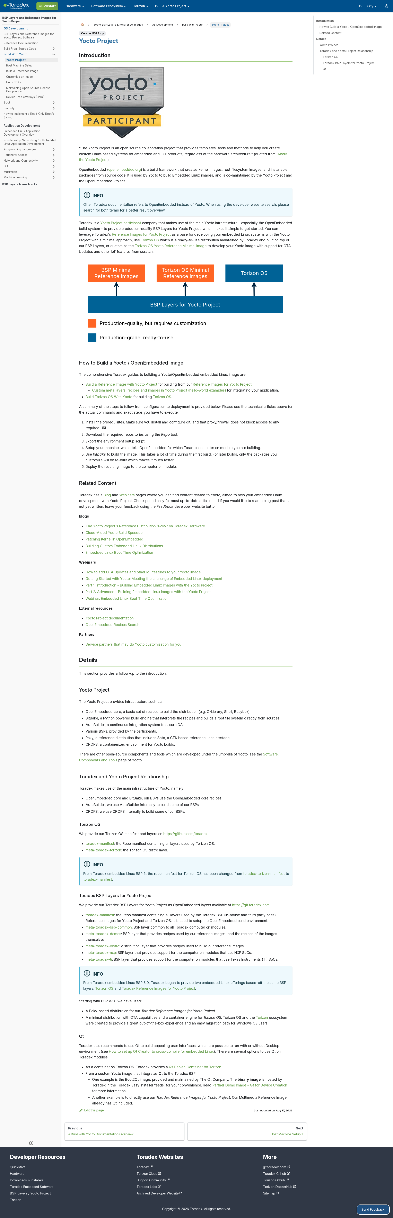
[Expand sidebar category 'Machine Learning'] (53, 177)
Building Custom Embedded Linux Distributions (124, 546)
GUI (6, 166)
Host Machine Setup (19, 65)
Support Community (151, 1180)
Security (9, 108)
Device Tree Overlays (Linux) (25, 97)
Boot (7, 102)
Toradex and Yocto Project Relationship (346, 51)
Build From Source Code (20, 48)
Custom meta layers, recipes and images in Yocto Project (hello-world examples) (159, 390)
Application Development (22, 125)
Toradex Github (274, 1174)
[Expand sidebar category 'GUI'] (53, 166)
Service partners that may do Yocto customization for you (133, 644)
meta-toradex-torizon (103, 850)
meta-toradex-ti (99, 959)
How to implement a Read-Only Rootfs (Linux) (29, 115)
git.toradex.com (274, 1167)
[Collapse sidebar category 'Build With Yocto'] (53, 54)
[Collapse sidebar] (30, 1143)
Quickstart (47, 6)
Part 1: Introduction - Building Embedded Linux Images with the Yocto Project (149, 585)
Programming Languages (20, 149)
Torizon (139, 6)
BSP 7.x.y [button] (366, 6)
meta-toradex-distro (102, 946)
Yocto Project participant (120, 223)
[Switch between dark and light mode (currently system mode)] (386, 6)
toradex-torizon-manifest (264, 873)
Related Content (330, 33)
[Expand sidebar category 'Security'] (53, 108)
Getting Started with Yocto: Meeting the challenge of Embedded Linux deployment (154, 578)
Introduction (325, 21)
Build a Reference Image (22, 71)
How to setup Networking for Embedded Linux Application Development (30, 142)
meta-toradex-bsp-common (109, 927)
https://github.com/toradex (185, 834)
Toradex (143, 1167)
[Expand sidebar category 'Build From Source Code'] (53, 48)
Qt (324, 69)
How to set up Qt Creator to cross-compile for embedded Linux (161, 1051)
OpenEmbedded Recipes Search (112, 625)
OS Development (16, 28)
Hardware (73, 6)
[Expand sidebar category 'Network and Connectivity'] (53, 160)
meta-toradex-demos (103, 934)
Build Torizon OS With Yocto (109, 397)
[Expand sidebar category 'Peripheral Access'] (53, 155)
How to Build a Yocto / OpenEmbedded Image (351, 26)
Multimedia (11, 171)
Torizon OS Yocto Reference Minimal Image (171, 246)
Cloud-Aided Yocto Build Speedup (114, 532)
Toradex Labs (147, 1187)
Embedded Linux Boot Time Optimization (119, 552)
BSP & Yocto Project (170, 6)
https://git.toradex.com (251, 905)
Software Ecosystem (107, 6)
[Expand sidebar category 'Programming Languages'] (53, 149)
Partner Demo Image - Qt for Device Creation (249, 1085)
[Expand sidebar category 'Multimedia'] (53, 171)
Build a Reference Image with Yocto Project (121, 384)
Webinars (127, 495)
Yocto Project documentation (110, 618)
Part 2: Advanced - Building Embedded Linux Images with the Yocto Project (148, 592)
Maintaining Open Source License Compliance (28, 89)
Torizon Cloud (147, 1174)
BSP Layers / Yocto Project (30, 1193)
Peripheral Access (15, 154)
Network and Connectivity (21, 160)
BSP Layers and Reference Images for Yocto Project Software (29, 35)
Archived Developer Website (158, 1193)
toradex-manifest (100, 843)
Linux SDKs (13, 82)
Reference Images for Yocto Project (141, 234)
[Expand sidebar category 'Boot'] (53, 102)
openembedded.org (124, 169)
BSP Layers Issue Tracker (20, 184)
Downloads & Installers (27, 1180)
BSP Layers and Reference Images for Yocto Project (29, 19)
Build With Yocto (15, 54)
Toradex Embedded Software (31, 1187)
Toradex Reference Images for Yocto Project (158, 988)
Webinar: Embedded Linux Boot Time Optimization (127, 598)
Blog (107, 495)
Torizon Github (274, 1180)
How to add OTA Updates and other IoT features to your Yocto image (143, 572)
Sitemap (269, 1193)
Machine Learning (15, 177)
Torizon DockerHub (277, 1187)
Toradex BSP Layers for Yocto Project (348, 63)
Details (321, 39)
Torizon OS (150, 240)
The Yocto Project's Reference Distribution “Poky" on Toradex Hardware (145, 526)
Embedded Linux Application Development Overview (22, 132)
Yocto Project (16, 60)
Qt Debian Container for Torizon (195, 1067)
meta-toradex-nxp (101, 952)
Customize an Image (19, 76)
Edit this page (94, 1110)
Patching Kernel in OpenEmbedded (114, 539)
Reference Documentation (21, 43)
